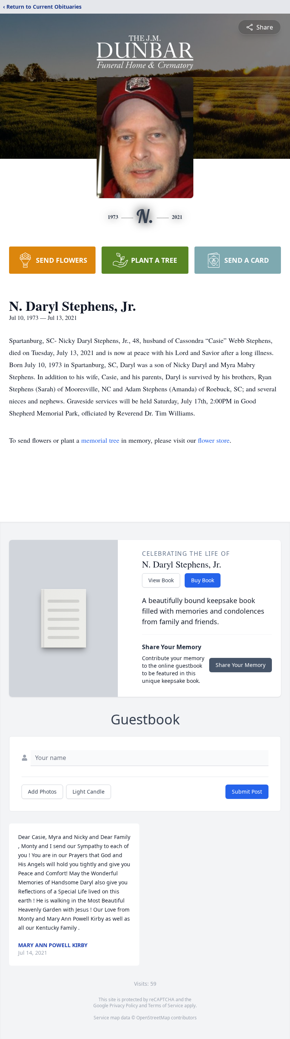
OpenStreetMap (153, 1017)
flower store (214, 440)
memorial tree (100, 440)
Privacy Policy (124, 1005)
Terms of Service (165, 1005)
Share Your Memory (240, 664)
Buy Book (202, 580)
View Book (161, 580)
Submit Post (247, 791)
